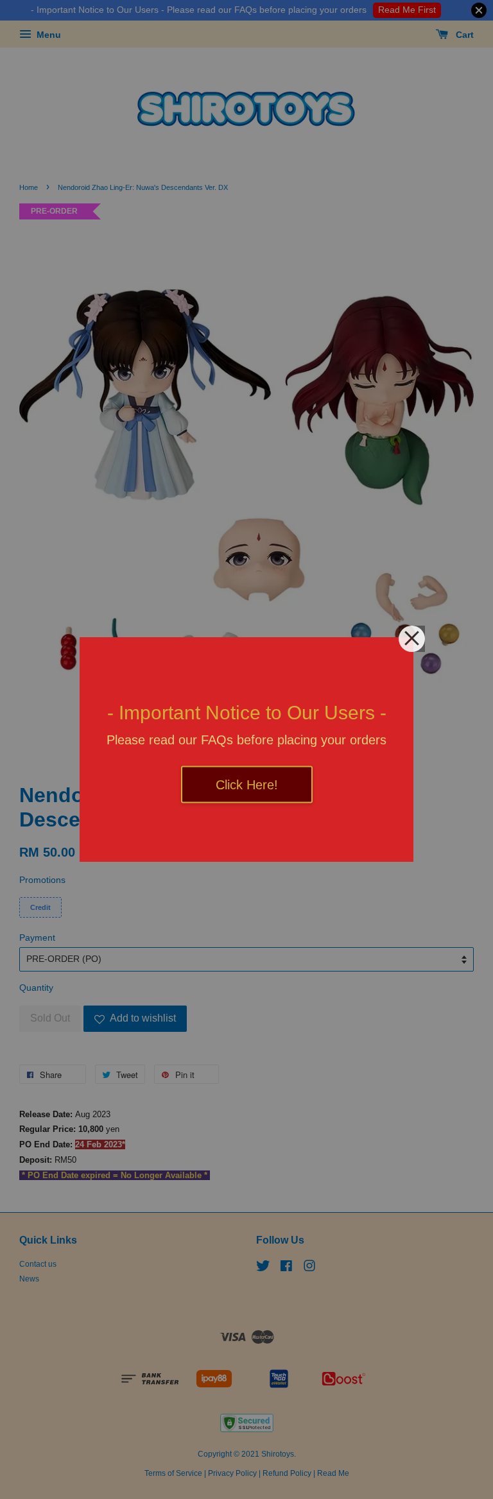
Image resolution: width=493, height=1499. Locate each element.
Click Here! (247, 785)
